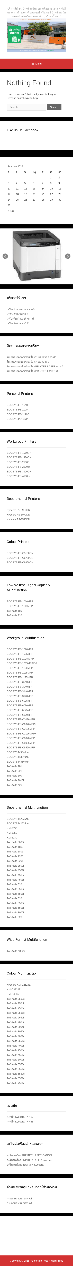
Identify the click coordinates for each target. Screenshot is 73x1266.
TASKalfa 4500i (15, 875)
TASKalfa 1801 (15, 851)
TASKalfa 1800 (15, 846)
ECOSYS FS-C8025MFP (21, 742)
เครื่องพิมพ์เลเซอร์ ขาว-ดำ (21, 318)
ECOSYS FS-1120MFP (20, 668)
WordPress (57, 1260)
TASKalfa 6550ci (16, 1073)
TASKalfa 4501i (15, 879)
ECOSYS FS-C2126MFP (21, 728)
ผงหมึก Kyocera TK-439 (20, 1121)
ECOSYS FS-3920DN (19, 471)
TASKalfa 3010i (15, 780)
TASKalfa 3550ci (16, 998)
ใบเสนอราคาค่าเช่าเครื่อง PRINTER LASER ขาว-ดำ (36, 366)
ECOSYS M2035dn (18, 818)
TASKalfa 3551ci (16, 1040)
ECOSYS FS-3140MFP (20, 691)
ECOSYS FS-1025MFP (20, 653)
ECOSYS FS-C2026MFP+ (21, 724)
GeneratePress (39, 1260)
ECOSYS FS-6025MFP (20, 700)
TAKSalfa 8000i (15, 842)
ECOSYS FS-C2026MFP (21, 719)
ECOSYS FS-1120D (18, 414)
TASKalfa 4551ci (16, 1055)
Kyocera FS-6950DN (18, 510)
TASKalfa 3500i (15, 865)
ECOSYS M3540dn (18, 756)
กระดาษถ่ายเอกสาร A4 (19, 1203)
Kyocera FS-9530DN (18, 519)
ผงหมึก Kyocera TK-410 (20, 1116)
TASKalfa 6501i (15, 907)
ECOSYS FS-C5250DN (20, 557)
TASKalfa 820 (14, 917)
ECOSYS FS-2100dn (18, 466)
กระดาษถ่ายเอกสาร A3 (19, 1198)
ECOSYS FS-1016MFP (20, 601)
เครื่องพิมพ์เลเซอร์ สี (18, 323)
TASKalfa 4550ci (16, 1050)
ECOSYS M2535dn (18, 823)
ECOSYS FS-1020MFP (20, 649)
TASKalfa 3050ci (16, 1031)
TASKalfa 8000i (15, 912)
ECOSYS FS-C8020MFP (21, 738)
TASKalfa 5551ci (16, 1068)
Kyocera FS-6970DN (18, 514)
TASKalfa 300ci (15, 1026)
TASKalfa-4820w (16, 950)
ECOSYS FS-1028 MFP (20, 658)
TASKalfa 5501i (15, 893)
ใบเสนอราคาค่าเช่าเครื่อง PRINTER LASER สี (32, 371)
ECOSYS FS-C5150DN (20, 553)
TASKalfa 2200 (15, 856)
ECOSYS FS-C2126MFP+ (21, 733)
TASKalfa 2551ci (16, 1012)
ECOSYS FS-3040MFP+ (21, 682)
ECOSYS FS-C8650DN (20, 562)
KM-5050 (12, 832)
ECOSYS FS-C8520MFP (21, 747)
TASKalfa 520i (14, 884)
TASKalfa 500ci (15, 1059)
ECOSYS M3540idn (18, 761)
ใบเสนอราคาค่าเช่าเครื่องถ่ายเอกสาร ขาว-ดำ (31, 357)
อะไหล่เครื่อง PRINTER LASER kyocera (29, 1160)
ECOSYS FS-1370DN (19, 457)
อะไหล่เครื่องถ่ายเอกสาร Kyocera (25, 1164)
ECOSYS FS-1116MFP (20, 606)
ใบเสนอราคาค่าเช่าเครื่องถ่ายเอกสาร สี (28, 361)
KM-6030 (12, 837)
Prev (5, 256)
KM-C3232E (14, 989)
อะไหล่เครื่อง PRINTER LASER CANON (29, 1155)
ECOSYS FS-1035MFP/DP (22, 663)
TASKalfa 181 (14, 766)
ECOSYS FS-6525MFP (20, 710)
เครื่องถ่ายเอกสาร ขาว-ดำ (21, 309)
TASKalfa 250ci (15, 1003)
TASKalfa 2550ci (16, 1008)
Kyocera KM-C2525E (19, 984)
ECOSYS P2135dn (17, 418)
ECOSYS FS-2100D (18, 462)
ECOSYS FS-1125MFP (20, 672)
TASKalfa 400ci (15, 1045)
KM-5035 (12, 828)
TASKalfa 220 (14, 615)
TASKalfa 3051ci (16, 1036)
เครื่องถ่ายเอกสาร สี (17, 313)
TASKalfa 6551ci (16, 1078)
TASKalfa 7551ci (16, 1083)
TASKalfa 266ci (15, 1022)
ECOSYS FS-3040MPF (20, 686)
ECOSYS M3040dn (18, 752)
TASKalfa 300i (14, 775)
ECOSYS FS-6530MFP (20, 714)
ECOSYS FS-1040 (17, 404)
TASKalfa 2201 (15, 860)
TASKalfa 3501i (15, 870)
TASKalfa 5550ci (16, 1064)
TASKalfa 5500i (15, 889)
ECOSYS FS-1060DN (19, 452)
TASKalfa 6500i (15, 903)
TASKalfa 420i (14, 785)
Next (67, 256)
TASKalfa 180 (14, 610)
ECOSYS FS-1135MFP (20, 677)
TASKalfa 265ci (15, 1017)
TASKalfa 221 (14, 771)
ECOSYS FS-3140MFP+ (21, 696)
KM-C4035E (14, 994)
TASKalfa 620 (14, 898)
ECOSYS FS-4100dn (18, 476)
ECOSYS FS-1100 (17, 409)
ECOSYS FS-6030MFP (20, 705)
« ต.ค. (11, 210)
